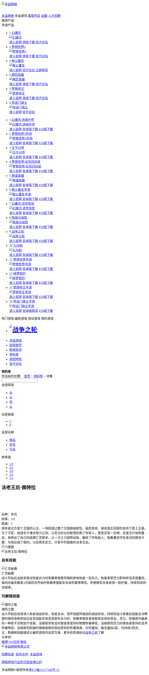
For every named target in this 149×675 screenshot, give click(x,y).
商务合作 (22, 654)
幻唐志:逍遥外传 (23, 119)
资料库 (14, 354)
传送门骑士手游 (24, 301)
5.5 (11, 478)
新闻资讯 (15, 349)
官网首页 (15, 345)
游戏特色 (15, 359)
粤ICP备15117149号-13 (44, 670)
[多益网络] (9, 4)
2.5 (11, 467)
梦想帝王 (18, 88)
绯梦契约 (19, 273)
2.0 (11, 464)
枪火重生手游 (21, 189)
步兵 (12, 444)
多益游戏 (15, 340)
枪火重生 (18, 60)
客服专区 (34, 15)
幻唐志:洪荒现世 (23, 203)
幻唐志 (16, 33)
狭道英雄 (18, 175)
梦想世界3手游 (22, 133)
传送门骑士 (19, 102)
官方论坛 (42, 42)
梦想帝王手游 (22, 287)
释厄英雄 (18, 74)
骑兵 (12, 440)
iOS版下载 (46, 129)
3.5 (11, 474)
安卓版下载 (30, 129)
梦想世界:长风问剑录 (26, 161)
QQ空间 (14, 642)
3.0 (11, 471)
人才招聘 (54, 15)
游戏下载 (29, 42)
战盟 (44, 15)
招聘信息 (8, 654)
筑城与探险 (19, 217)
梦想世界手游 (22, 259)
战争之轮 (18, 231)
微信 (23, 642)
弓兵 (12, 449)
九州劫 (18, 245)
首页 (27, 376)
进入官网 (15, 42)
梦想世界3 (19, 47)
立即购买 (42, 70)
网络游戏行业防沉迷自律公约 (22, 662)
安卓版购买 (30, 310)
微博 (5, 642)
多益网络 (8, 15)
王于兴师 (18, 147)
